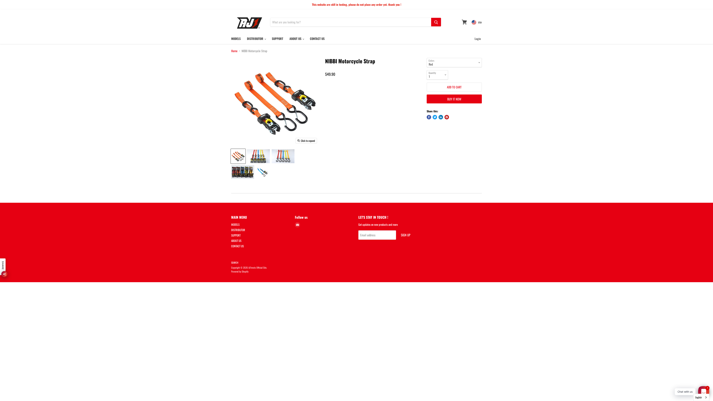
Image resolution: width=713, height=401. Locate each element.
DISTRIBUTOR (255, 38)
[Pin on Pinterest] (447, 117)
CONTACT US (317, 38)
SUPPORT (277, 38)
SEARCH (234, 262)
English (698, 397)
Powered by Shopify (239, 271)
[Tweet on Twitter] (435, 117)
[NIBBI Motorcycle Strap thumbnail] (238, 156)
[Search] (436, 22)
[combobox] (701, 397)
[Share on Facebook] (429, 117)
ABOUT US (295, 38)
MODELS (236, 38)
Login (478, 39)
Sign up (405, 235)
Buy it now (454, 99)
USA (480, 22)
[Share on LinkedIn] (441, 117)
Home (234, 51)
